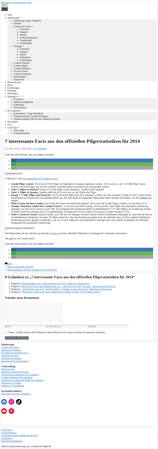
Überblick (18, 99)
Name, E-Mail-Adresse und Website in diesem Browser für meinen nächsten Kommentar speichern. (57, 332)
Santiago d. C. (14, 96)
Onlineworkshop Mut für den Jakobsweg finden (37, 119)
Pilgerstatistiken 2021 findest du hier (40, 178)
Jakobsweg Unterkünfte (12, 386)
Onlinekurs (25, 57)
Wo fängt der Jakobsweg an (14, 353)
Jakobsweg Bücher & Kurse (15, 372)
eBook (23, 34)
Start (9, 14)
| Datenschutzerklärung (12, 439)
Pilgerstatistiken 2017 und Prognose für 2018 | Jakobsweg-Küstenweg (55, 283)
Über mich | (7, 430)
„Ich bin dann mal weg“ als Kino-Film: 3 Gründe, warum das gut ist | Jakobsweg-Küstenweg (66, 289)
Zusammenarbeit (22, 133)
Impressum (6, 438)
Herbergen (12, 93)
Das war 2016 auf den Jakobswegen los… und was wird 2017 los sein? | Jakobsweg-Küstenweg (68, 286)
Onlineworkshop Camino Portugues (31, 116)
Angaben (53, 233)
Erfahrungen (26, 43)
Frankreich (19, 79)
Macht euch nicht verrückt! (20, 266)
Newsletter (12, 121)
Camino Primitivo (22, 68)
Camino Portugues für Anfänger (16, 377)
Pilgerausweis (8, 369)
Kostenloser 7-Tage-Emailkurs (28, 113)
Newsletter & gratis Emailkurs (16, 394)
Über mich (12, 127)
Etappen (24, 32)
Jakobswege (13, 18)
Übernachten (20, 107)
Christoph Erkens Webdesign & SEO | (20, 435)
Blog (9, 124)
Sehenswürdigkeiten (23, 102)
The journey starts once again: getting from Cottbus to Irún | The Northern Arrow (60, 292)
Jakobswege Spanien (11, 358)
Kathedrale (19, 104)
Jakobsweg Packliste (11, 383)
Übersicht (24, 29)
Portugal (18, 46)
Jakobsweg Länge (10, 355)
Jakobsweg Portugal (11, 350)
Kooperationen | (9, 432)
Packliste (11, 90)
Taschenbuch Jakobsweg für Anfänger (20, 374)
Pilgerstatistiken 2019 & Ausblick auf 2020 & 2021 (32, 270)
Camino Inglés (21, 65)
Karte (10, 85)
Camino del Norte (22, 26)
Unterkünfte (25, 40)
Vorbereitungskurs (28, 37)
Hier (113, 220)
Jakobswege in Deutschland (14, 361)
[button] (13, 160)
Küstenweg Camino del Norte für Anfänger (22, 380)
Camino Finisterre (22, 74)
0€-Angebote (13, 110)
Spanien (17, 23)
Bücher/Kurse (14, 82)
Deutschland (20, 76)
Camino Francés (21, 63)
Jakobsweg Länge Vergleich (27, 20)
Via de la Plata (21, 71)
